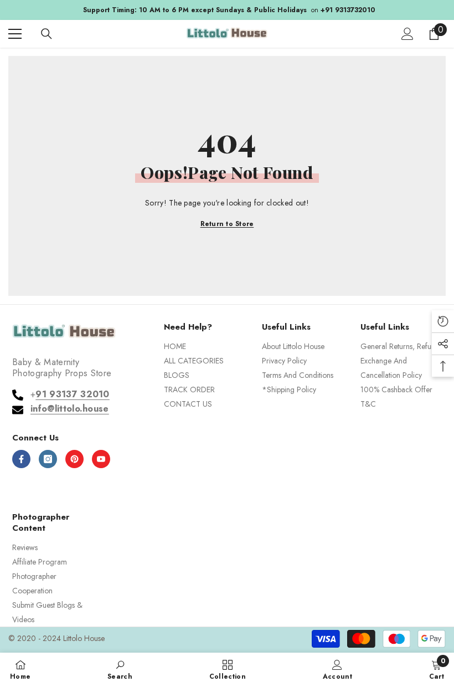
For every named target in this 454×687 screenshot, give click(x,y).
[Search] (46, 33)
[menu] (15, 33)
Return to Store (227, 224)
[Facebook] (21, 459)
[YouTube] (101, 459)
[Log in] (407, 34)
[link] (119, 669)
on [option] (227, 10)
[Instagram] (48, 459)
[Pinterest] (74, 459)
